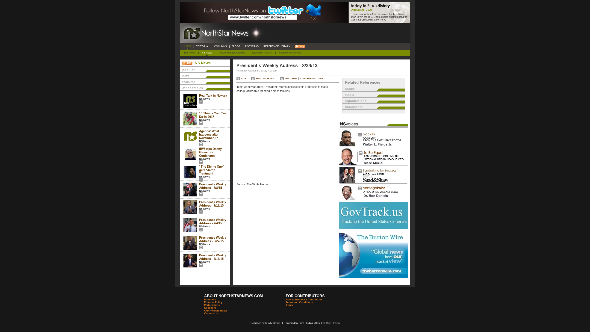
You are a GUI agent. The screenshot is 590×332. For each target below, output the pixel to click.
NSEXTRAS (252, 46)
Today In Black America (232, 52)
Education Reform (262, 52)
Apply (289, 305)
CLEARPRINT (307, 78)
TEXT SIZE (291, 78)
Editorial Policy (213, 302)
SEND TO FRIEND (265, 78)
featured (188, 82)
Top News (189, 52)
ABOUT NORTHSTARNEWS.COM (233, 296)
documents (354, 107)
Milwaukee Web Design (327, 323)
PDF (321, 78)
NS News (207, 52)
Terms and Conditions (299, 302)
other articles (192, 88)
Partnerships (212, 305)
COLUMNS (220, 46)
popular (188, 70)
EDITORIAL (203, 46)
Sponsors (210, 307)
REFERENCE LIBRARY (277, 46)
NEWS (187, 46)
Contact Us (211, 313)
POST (244, 78)
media (349, 95)
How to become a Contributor (304, 299)
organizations (355, 101)
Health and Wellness (290, 52)
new (185, 76)
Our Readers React (215, 310)
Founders (210, 299)
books (350, 89)
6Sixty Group (272, 323)
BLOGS (236, 46)
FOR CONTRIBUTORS (305, 296)
